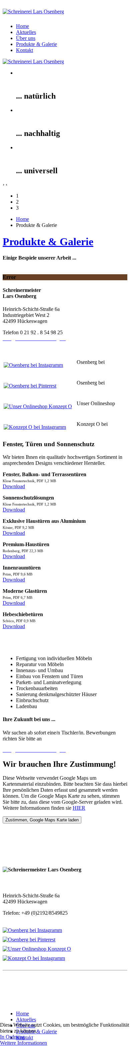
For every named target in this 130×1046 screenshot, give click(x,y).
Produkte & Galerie (36, 44)
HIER (79, 808)
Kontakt (24, 50)
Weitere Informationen (23, 1043)
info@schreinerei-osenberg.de (34, 919)
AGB (8, 1002)
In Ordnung (12, 1037)
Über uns (25, 38)
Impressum (14, 990)
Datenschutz (16, 996)
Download (14, 486)
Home (22, 26)
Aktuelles (26, 32)
